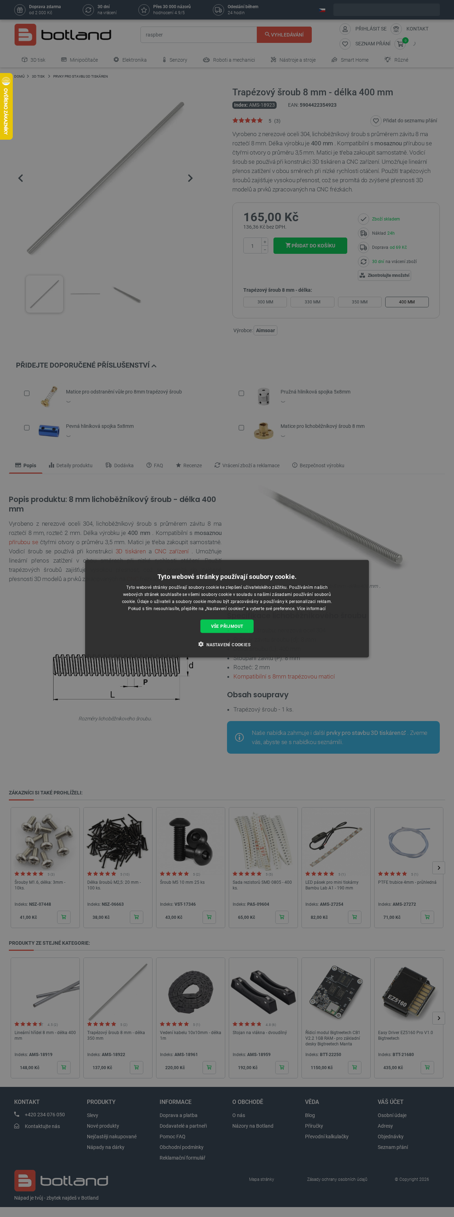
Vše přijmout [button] (227, 626)
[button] (227, 644)
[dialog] (227, 608)
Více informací (311, 608)
